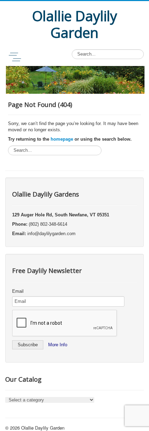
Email (18, 291)
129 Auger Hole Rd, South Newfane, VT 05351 (60, 214)
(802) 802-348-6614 (48, 224)
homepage (62, 139)
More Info (57, 344)
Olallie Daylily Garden (42, 427)
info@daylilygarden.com (51, 233)
